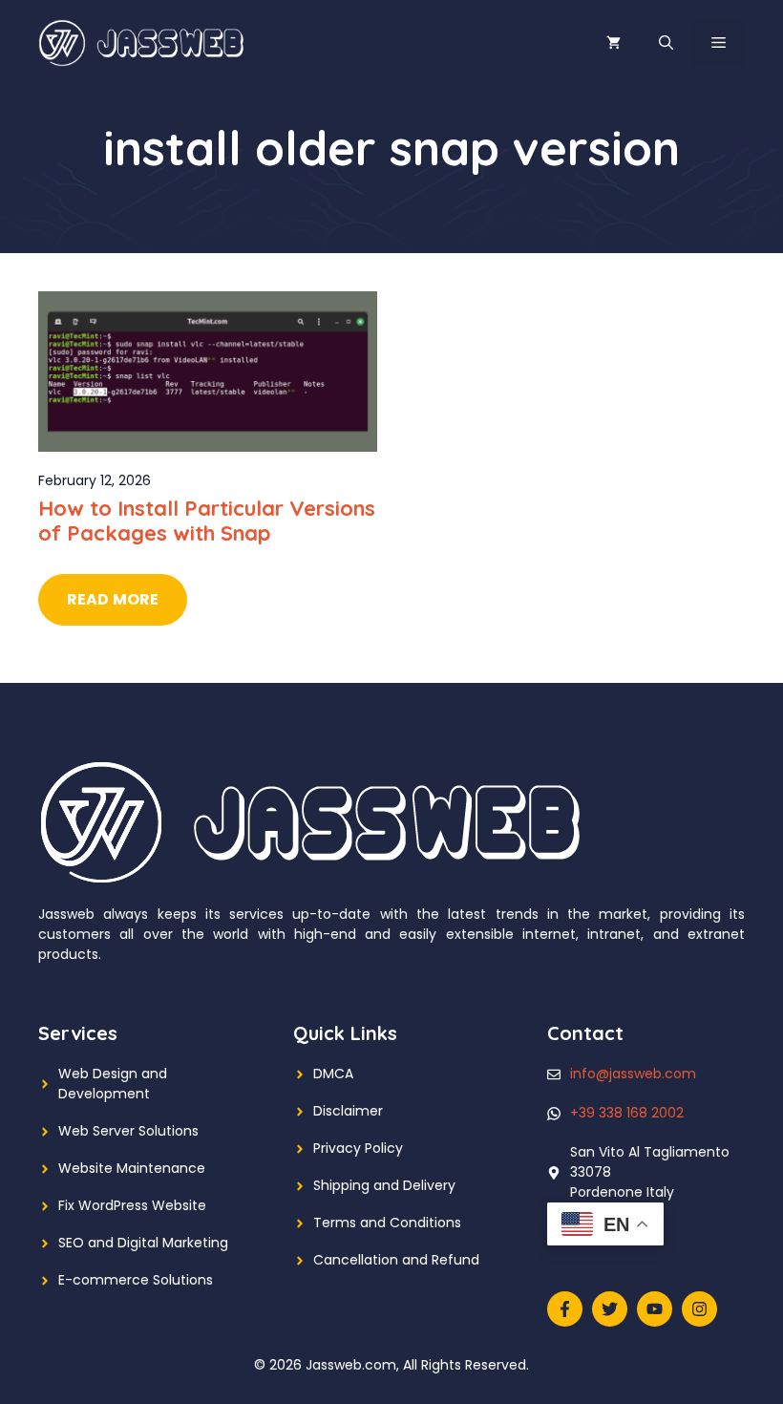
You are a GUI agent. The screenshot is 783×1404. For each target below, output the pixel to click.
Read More (113, 599)
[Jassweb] (143, 42)
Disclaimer (348, 1110)
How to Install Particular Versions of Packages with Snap (206, 520)
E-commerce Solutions (135, 1279)
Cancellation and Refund (396, 1259)
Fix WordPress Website (132, 1205)
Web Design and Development (112, 1083)
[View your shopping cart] (613, 43)
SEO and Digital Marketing (143, 1242)
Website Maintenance (131, 1168)
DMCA (333, 1073)
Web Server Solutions (128, 1130)
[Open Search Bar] (666, 43)
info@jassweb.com (633, 1073)
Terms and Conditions (387, 1222)
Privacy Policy (358, 1148)
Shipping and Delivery (384, 1185)
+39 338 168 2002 (627, 1112)
